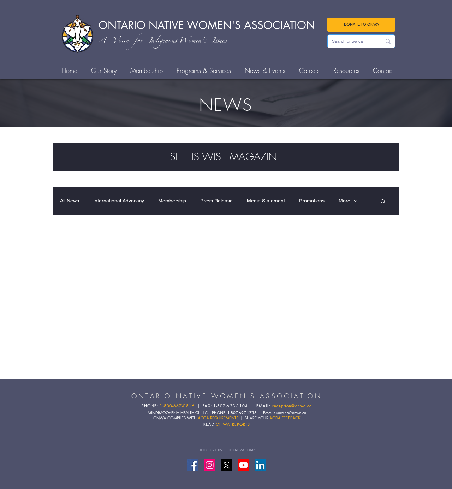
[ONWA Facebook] (192, 465)
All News (69, 200)
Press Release (216, 200)
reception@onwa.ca (292, 405)
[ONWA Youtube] (243, 465)
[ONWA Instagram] (209, 465)
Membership (172, 200)
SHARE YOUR (257, 417)
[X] (226, 465)
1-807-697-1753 (242, 412)
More (344, 200)
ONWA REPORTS (233, 424)
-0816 (188, 405)
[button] (383, 202)
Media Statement (266, 200)
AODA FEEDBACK (285, 417)
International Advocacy (118, 200)
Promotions (312, 200)
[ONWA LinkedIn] (260, 465)
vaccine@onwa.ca (291, 412)
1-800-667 (171, 405)
